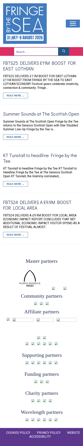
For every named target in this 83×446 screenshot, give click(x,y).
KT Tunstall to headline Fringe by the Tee (40, 158)
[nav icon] (73, 24)
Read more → (16, 95)
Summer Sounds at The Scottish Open (41, 114)
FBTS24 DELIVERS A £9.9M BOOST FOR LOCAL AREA (37, 205)
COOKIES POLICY (18, 433)
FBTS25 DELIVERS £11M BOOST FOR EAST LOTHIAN (39, 65)
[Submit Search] (63, 51)
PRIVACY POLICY (49, 433)
